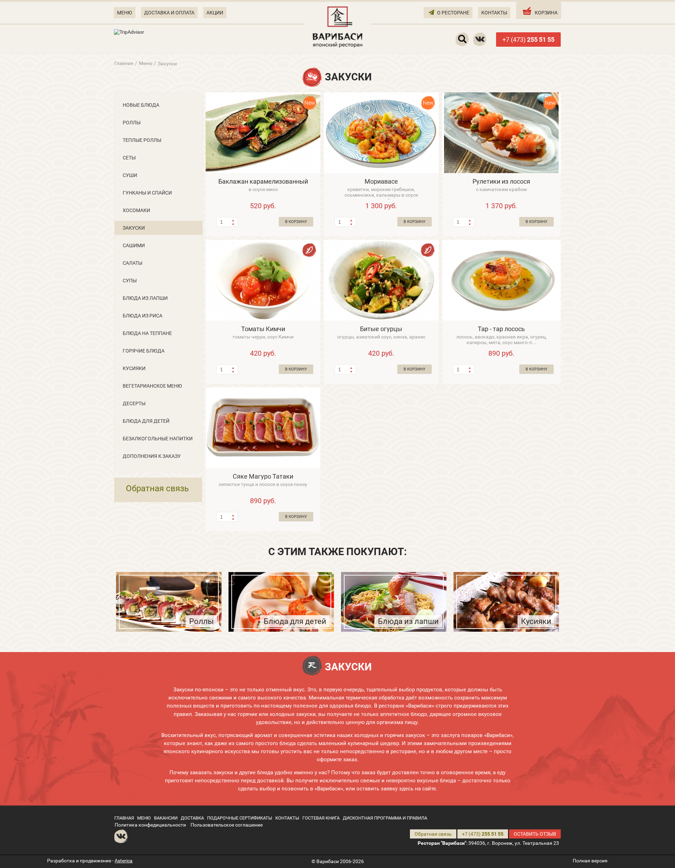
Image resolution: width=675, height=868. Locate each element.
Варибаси (327, 861)
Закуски (134, 228)
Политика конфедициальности (150, 825)
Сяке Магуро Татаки (263, 476)
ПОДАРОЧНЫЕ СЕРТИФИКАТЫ (239, 818)
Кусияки (134, 368)
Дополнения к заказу (152, 456)
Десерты (134, 403)
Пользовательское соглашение (227, 825)
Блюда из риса (142, 315)
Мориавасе (381, 181)
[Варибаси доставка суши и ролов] (337, 26)
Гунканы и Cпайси (147, 193)
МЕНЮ (124, 12)
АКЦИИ (214, 12)
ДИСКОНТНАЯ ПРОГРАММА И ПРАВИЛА (385, 818)
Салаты (132, 263)
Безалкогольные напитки (158, 438)
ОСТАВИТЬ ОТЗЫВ (535, 834)
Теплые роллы (142, 140)
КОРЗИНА (546, 12)
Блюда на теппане (147, 333)
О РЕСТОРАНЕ (453, 12)
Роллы (132, 122)
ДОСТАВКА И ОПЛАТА (169, 12)
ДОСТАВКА (192, 818)
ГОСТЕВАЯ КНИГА (321, 818)
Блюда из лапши (145, 298)
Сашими (134, 245)
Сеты (129, 157)
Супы (130, 280)
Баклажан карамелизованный (263, 181)
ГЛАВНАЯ (124, 818)
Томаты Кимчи (263, 329)
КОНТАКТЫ (494, 12)
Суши (130, 175)
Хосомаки (136, 210)
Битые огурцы (381, 329)
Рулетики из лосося (501, 181)
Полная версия (590, 860)
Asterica (124, 860)
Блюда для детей (146, 421)
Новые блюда (141, 105)
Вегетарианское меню (152, 386)
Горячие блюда (144, 351)
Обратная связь (157, 488)
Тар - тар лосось (501, 329)
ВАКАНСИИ (166, 818)
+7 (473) (528, 39)
